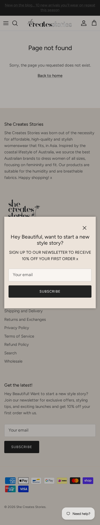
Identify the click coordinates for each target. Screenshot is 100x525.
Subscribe (50, 291)
